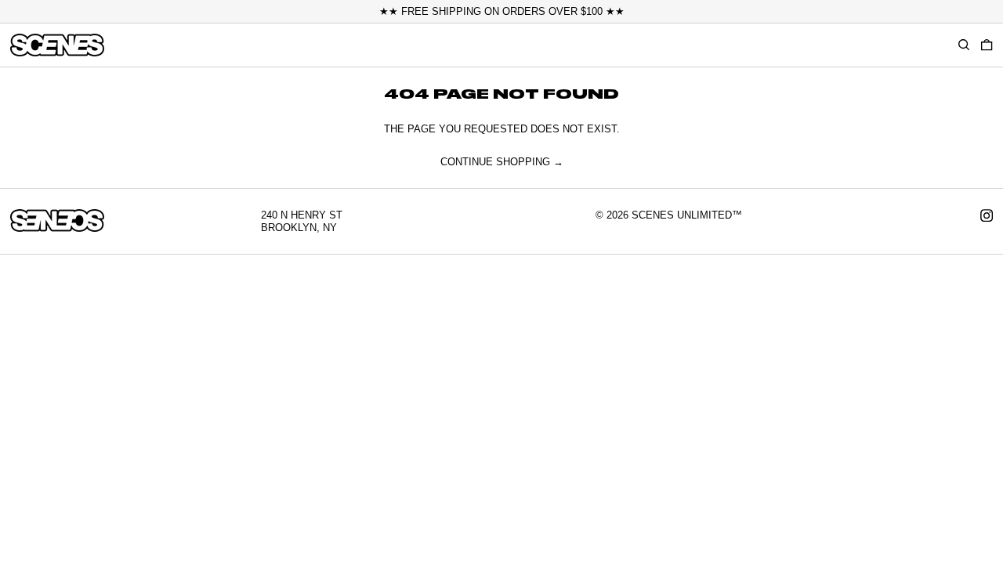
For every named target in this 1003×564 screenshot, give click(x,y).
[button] (986, 44)
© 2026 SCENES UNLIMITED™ (669, 215)
